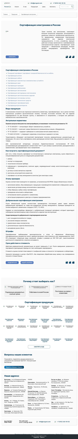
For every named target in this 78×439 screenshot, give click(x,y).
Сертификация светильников (17, 90)
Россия (6, 6)
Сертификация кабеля (15, 78)
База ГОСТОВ (8, 421)
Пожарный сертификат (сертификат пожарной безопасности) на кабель (30, 73)
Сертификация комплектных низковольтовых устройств (25, 80)
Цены (43, 6)
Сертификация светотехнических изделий (21, 95)
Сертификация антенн (15, 75)
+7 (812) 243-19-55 (59, 3)
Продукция (34, 6)
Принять (42, 437)
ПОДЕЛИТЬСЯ (12, 262)
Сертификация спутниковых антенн (19, 98)
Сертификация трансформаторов (18, 103)
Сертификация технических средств (19, 100)
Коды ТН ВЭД (7, 422)
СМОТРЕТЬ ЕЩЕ (39, 347)
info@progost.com (36, 3)
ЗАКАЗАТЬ (12, 57)
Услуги (17, 6)
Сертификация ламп (14, 83)
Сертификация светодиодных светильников (22, 93)
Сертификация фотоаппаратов (17, 105)
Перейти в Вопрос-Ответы (14, 367)
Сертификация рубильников (16, 88)
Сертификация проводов (15, 85)
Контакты (53, 6)
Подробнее (36, 437)
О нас (25, 6)
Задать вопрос (27, 262)
